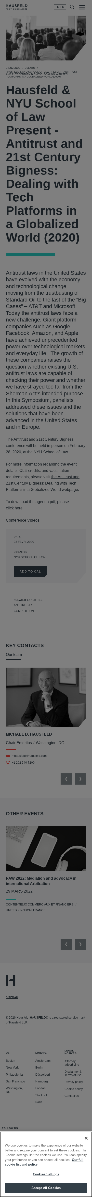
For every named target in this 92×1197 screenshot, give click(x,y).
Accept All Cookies (46, 1188)
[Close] (86, 1138)
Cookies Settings (46, 1174)
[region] (46, 1164)
